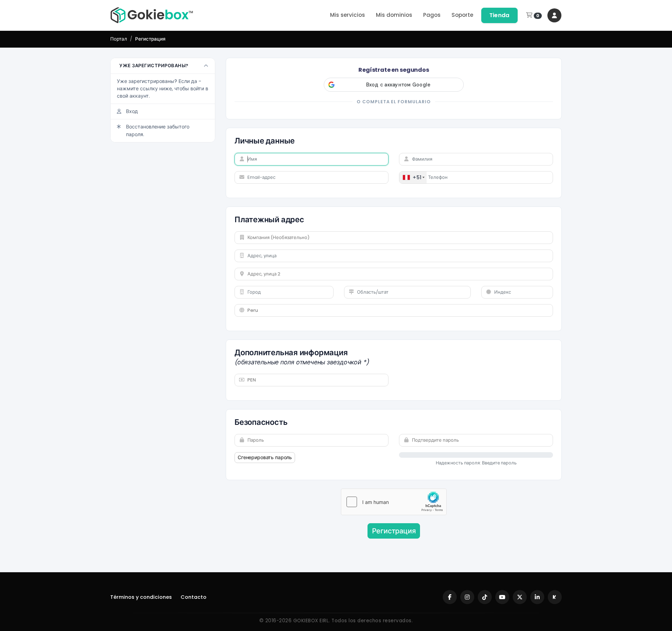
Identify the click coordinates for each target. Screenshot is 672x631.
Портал (118, 39)
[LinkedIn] (537, 597)
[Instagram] (467, 597)
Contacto (193, 597)
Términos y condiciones (141, 597)
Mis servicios (347, 15)
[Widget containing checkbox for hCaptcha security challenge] (394, 502)
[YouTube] (502, 597)
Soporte (462, 15)
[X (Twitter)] (520, 597)
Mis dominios (394, 15)
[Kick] (555, 597)
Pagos (432, 15)
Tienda (499, 15)
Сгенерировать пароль (265, 457)
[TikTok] (485, 597)
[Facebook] (450, 597)
